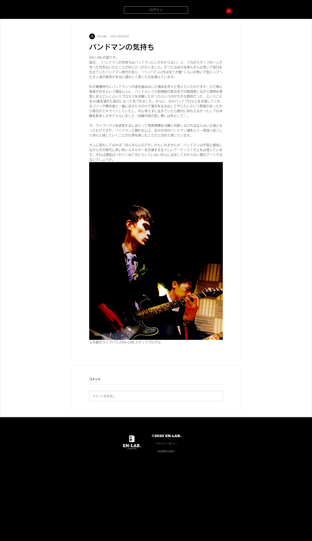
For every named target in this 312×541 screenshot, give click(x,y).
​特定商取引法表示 (166, 451)
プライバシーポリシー (166, 443)
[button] (229, 9)
